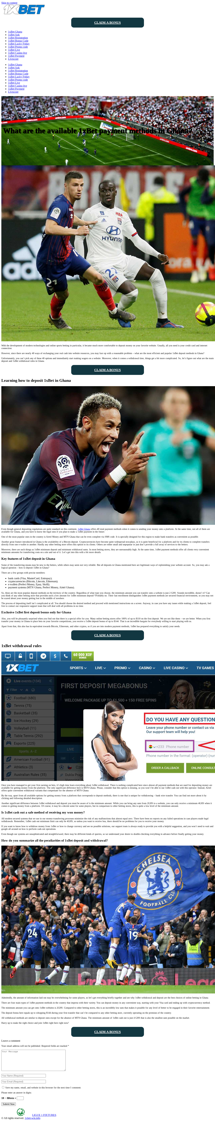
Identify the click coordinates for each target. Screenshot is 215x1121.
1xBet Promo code (18, 46)
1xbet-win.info (32, 1118)
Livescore (13, 58)
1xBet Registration (18, 37)
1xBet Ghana (15, 31)
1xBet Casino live (17, 52)
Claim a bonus (107, 22)
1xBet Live (14, 49)
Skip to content (9, 2)
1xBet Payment (16, 55)
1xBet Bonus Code (18, 40)
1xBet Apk (14, 34)
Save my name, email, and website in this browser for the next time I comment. (43, 1087)
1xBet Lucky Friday (19, 43)
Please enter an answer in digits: (16, 1092)
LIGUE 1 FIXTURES (44, 1115)
